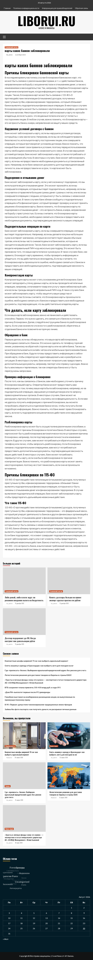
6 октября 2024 (20, 55)
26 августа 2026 (19, 757)
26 (34, 928)
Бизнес (7, 786)
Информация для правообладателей (57, 8)
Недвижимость (10, 746)
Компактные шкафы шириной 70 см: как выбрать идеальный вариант (36, 661)
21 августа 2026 (19, 800)
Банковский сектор (11, 47)
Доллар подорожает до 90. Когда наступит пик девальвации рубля (20, 640)
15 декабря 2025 (19, 603)
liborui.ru (46, 21)
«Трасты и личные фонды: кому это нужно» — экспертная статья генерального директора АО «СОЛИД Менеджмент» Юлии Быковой (45, 681)
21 (59, 923)
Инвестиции (54, 746)
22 (71, 923)
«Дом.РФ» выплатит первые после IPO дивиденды (27, 692)
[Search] (87, 36)
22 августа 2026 (64, 757)
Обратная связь (81, 8)
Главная (7, 8)
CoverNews (57, 956)
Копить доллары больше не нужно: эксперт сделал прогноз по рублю (65, 599)
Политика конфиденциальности (26, 8)
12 (34, 918)
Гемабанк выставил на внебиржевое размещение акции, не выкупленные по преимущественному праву (40, 698)
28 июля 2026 (19, 843)
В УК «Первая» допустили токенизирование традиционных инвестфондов (38, 704)
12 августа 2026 (63, 798)
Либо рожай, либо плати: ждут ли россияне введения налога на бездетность (24, 599)
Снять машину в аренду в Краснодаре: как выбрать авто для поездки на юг (39, 666)
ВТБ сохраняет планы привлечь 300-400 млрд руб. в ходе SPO (33, 687)
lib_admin (9, 55)
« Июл (5, 939)
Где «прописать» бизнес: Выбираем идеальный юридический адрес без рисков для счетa (45, 670)
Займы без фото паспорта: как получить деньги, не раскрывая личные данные (40, 709)
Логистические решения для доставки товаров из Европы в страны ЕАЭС (38, 675)
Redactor (9, 757)
